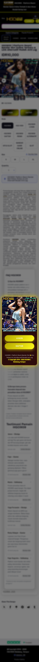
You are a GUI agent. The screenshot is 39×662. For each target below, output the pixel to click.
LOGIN (19, 338)
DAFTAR (19, 346)
